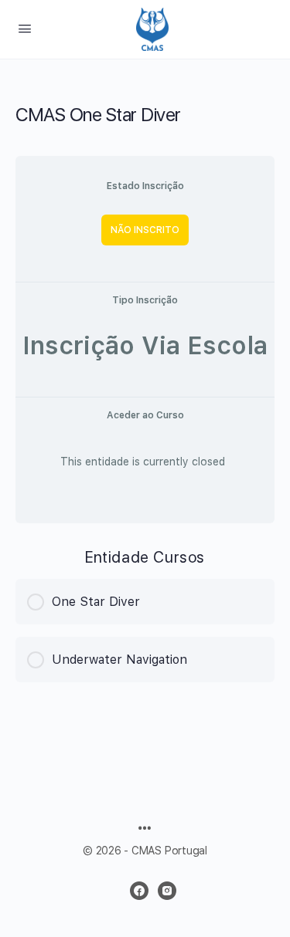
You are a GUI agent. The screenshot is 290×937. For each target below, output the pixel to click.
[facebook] (139, 890)
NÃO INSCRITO (145, 230)
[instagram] (167, 890)
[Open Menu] (24, 28)
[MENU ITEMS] (144, 830)
